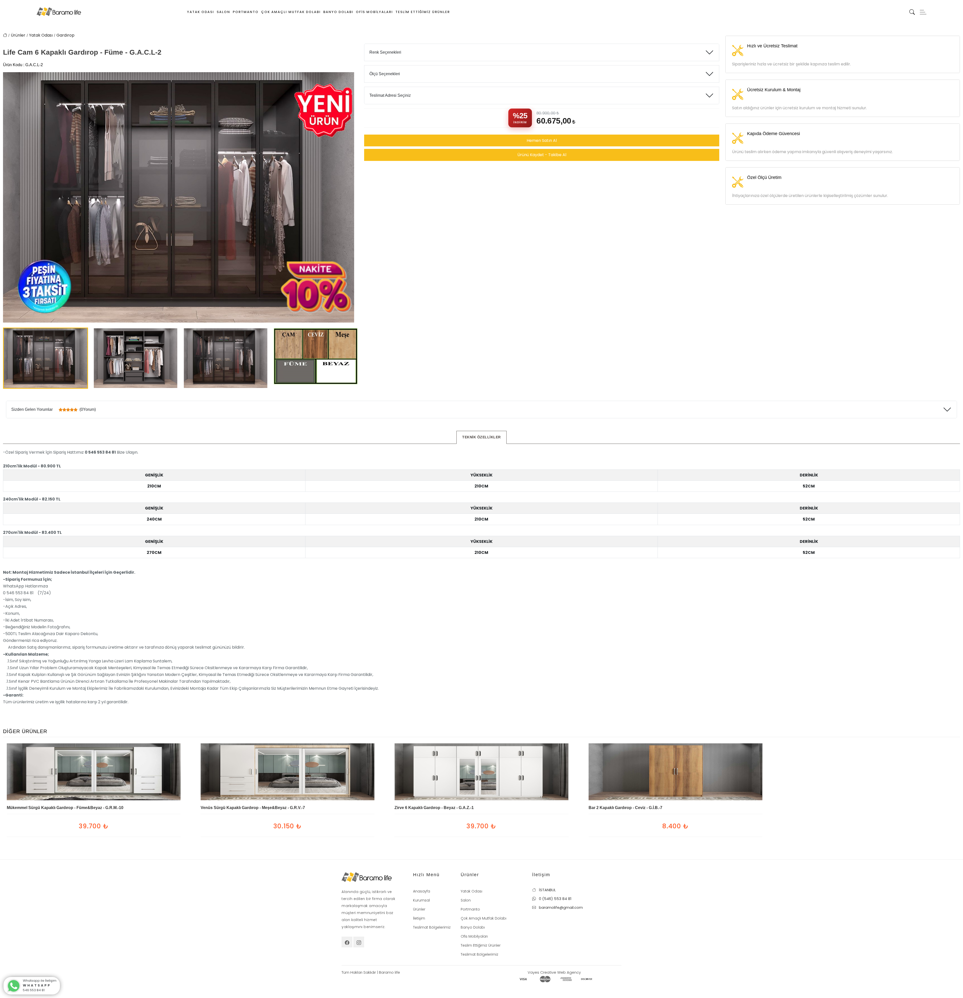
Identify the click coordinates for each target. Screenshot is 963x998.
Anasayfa (421, 891)
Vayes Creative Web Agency (554, 972)
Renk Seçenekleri (385, 52)
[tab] (481, 437)
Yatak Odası (200, 12)
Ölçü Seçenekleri (384, 74)
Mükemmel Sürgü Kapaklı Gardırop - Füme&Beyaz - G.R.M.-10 (65, 808)
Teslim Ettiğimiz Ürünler (422, 12)
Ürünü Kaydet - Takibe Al (541, 155)
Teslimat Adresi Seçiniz (390, 95)
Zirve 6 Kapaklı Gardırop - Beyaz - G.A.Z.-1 (434, 808)
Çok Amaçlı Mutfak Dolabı (291, 12)
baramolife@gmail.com (560, 907)
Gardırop (65, 35)
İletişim (419, 918)
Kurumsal (421, 900)
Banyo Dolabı (338, 12)
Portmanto (246, 12)
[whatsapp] (12, 985)
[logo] (59, 11)
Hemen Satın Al (542, 140)
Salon (223, 12)
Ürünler (18, 35)
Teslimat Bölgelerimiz (432, 927)
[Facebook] (347, 942)
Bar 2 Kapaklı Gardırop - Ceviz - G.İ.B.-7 (625, 808)
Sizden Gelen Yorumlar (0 (53, 409)
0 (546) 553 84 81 (555, 898)
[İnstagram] (358, 942)
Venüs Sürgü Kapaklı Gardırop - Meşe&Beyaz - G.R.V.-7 (253, 808)
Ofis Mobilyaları (374, 12)
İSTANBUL (547, 889)
